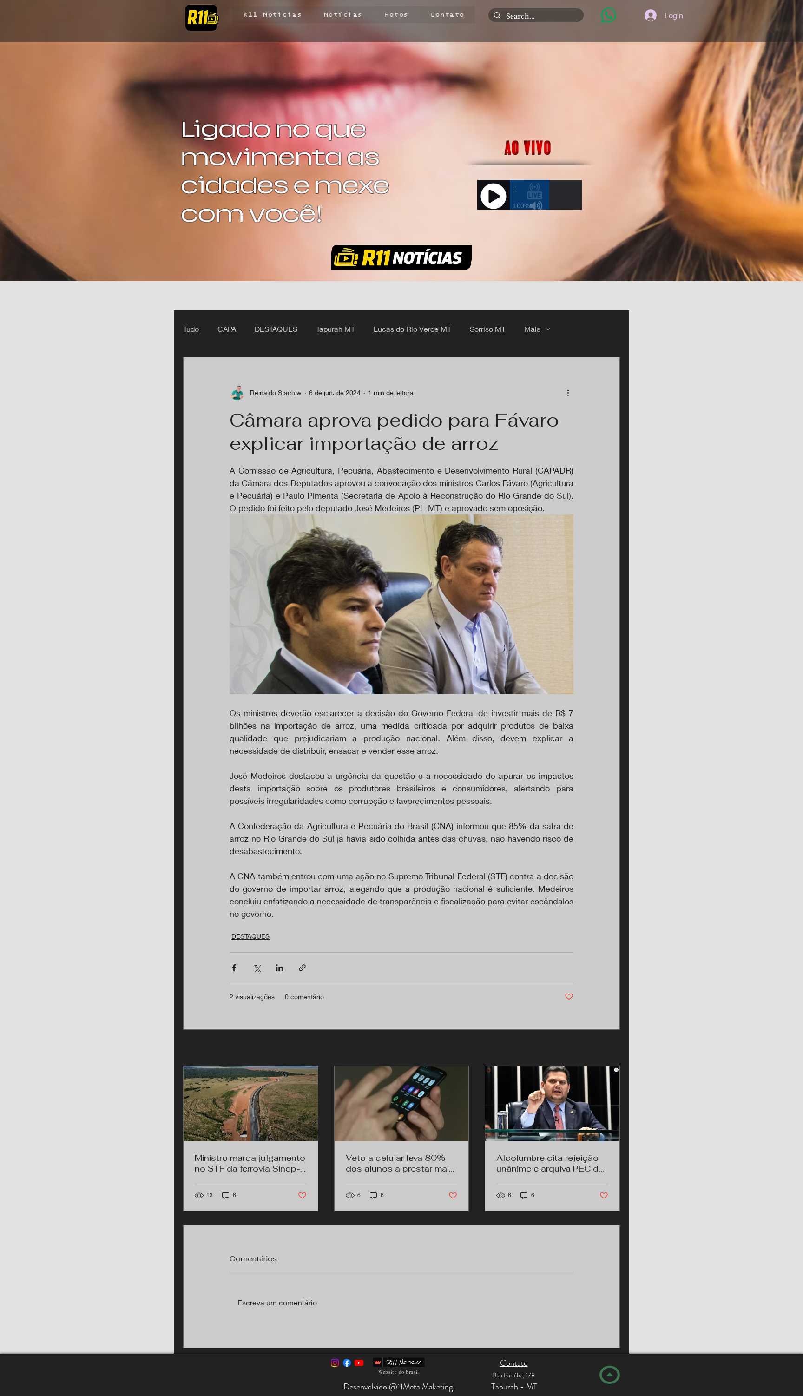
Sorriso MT (488, 328)
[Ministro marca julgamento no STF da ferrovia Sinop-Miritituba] (251, 1103)
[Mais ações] (567, 392)
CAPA (226, 328)
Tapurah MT (335, 328)
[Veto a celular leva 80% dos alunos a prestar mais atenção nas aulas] (402, 1103)
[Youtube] (359, 1362)
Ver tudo (607, 1049)
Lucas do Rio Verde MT (412, 328)
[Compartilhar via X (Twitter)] (256, 967)
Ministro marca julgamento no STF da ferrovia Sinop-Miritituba (250, 1163)
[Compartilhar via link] (302, 967)
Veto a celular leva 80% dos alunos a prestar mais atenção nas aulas (400, 1163)
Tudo (191, 328)
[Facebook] (347, 1362)
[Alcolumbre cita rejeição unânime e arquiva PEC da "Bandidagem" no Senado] (552, 1103)
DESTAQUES (276, 328)
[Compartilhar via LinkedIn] (279, 967)
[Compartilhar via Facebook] (234, 967)
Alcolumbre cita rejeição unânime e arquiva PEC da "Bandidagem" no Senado (550, 1163)
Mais (532, 328)
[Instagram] (334, 1362)
